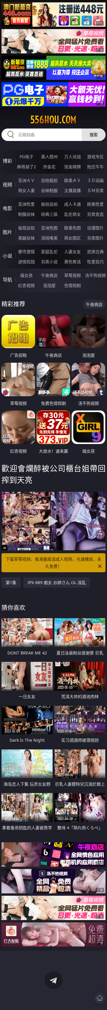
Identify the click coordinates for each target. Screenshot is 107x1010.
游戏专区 (95, 156)
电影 (7, 208)
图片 (7, 232)
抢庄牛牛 (95, 166)
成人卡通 (72, 204)
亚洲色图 (49, 228)
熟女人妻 (26, 190)
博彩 (7, 161)
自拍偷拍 (49, 180)
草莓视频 (72, 275)
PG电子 (26, 156)
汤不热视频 (95, 275)
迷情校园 (26, 261)
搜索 (93, 134)
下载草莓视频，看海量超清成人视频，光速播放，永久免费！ (53, 562)
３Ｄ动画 (95, 180)
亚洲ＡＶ (26, 180)
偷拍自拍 (49, 204)
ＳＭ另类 (95, 190)
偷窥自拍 (26, 228)
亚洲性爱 (26, 204)
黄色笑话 (72, 261)
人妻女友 (72, 251)
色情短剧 (72, 285)
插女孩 (26, 275)
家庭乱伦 (49, 251)
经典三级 (49, 214)
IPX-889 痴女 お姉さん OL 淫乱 (57, 582)
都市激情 (26, 251)
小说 (7, 256)
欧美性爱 (95, 204)
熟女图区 (72, 238)
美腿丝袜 (26, 238)
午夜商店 (49, 275)
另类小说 (49, 261)
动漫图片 (95, 228)
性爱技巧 (95, 261)
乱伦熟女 (72, 214)
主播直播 (72, 190)
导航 (7, 279)
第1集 (11, 582)
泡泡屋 (49, 285)
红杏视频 (26, 285)
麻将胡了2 (26, 166)
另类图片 (95, 238)
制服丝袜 (26, 214)
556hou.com (53, 120)
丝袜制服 (49, 190)
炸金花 (49, 166)
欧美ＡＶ (72, 180)
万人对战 (72, 156)
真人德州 (49, 156)
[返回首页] (100, 998)
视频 (7, 184)
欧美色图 (72, 228)
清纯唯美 (49, 238)
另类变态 (95, 214)
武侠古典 (95, 251)
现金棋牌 (72, 166)
